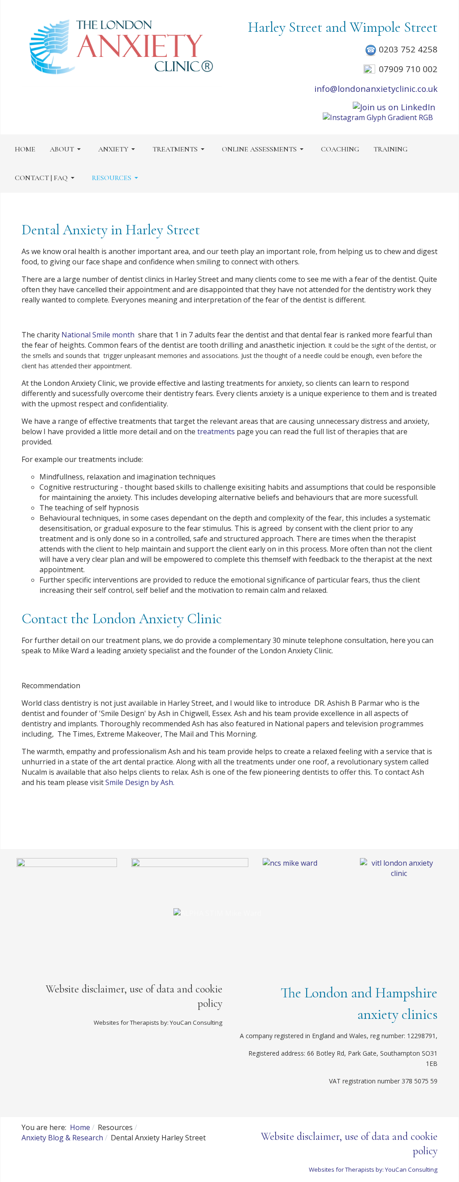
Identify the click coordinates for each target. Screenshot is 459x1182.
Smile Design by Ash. (139, 782)
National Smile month (97, 335)
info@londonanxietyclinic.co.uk (375, 88)
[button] (67, 149)
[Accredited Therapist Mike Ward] (189, 875)
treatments (215, 431)
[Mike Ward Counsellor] (67, 876)
